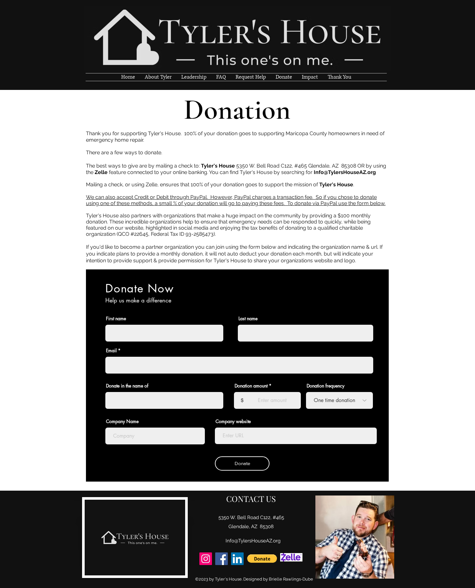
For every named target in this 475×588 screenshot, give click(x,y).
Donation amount (251, 386)
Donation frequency (325, 386)
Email (111, 350)
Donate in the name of (127, 386)
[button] (262, 558)
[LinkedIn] (237, 558)
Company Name (122, 421)
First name (116, 318)
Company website (233, 421)
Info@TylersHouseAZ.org (345, 172)
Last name (248, 318)
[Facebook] (221, 558)
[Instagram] (205, 558)
